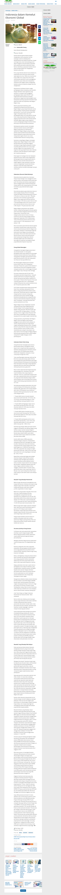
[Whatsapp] (39, 42)
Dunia (20, 832)
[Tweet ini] (39, 30)
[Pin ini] (39, 34)
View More (23, 890)
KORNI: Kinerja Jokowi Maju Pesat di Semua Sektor (24, 836)
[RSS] (32, 844)
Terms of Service (46, 71)
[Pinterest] (29, 844)
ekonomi (25, 832)
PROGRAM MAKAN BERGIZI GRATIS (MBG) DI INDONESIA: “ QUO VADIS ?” (38, 868)
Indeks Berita (52, 70)
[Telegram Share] (39, 38)
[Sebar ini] (39, 26)
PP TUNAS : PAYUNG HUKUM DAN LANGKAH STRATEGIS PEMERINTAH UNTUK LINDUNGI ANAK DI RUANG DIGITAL (23, 871)
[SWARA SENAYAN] (8, 1)
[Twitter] (26, 844)
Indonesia (31, 832)
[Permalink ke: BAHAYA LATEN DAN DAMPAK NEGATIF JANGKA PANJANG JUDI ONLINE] (16, 862)
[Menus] (56, 1)
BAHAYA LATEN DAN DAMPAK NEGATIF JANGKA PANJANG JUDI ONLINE (16, 868)
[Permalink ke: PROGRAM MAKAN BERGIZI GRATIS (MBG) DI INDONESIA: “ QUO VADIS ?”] (38, 862)
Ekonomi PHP (16, 838)
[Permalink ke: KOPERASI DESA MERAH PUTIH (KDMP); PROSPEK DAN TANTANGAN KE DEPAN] (30, 862)
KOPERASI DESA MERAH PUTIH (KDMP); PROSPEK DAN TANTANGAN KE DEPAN (30, 868)
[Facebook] (23, 844)
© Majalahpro (45, 70)
